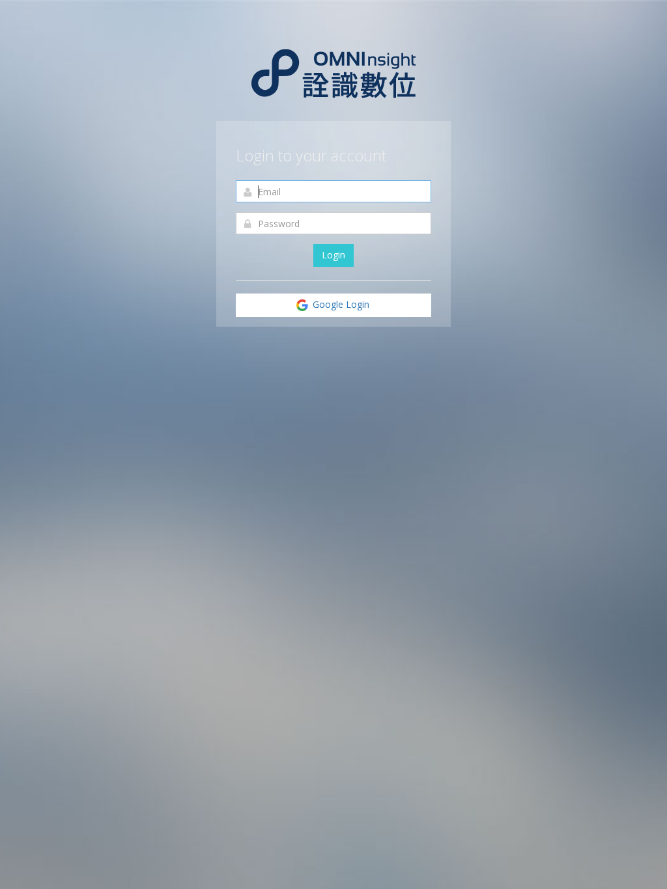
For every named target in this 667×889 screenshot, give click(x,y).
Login (333, 255)
